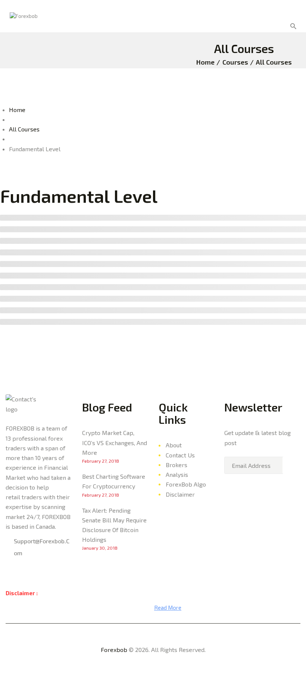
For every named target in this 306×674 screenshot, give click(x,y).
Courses (235, 62)
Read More (167, 607)
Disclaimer (180, 494)
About (174, 444)
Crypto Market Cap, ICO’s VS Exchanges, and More (114, 442)
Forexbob (114, 649)
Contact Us (180, 455)
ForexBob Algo (186, 484)
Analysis (177, 474)
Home (205, 62)
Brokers (176, 464)
